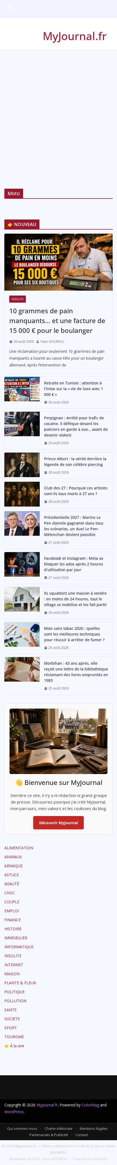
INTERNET (13, 964)
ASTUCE (11, 874)
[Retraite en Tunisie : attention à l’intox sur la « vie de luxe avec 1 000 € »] (22, 393)
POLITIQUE (14, 991)
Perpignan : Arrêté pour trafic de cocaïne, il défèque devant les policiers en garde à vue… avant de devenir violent (76, 426)
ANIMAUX (13, 856)
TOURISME (14, 1036)
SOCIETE (12, 1018)
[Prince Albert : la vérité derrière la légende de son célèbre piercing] (22, 466)
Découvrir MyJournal (58, 822)
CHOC (9, 892)
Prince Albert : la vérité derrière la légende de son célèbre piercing (75, 461)
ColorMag (90, 1104)
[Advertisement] (58, 111)
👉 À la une (14, 1045)
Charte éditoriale (58, 1128)
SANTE (10, 1009)
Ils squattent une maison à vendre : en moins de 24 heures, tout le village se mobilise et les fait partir (75, 599)
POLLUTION (15, 1000)
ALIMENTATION (18, 847)
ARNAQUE (13, 865)
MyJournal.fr (75, 35)
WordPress (14, 1111)
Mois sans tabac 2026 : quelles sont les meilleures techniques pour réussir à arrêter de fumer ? (74, 634)
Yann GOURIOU (52, 341)
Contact (81, 1134)
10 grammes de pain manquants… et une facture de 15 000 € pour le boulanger (57, 320)
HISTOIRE (12, 928)
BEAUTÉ (11, 883)
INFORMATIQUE (18, 946)
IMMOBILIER (15, 937)
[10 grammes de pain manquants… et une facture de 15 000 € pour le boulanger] (58, 262)
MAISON (12, 973)
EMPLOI (11, 910)
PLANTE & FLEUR (20, 982)
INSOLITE (17, 299)
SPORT (10, 1027)
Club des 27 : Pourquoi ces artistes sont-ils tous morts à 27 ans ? (75, 490)
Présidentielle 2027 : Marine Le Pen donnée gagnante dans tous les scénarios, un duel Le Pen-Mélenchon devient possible (73, 526)
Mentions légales (94, 1128)
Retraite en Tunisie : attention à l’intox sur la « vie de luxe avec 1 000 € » (73, 388)
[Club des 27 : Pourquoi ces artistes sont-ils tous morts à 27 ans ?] (22, 495)
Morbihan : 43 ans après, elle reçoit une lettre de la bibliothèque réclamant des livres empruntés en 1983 (76, 672)
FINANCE (12, 919)
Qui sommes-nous (22, 1128)
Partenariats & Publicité (48, 1134)
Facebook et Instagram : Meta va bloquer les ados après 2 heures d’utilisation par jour (73, 564)
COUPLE (11, 901)
